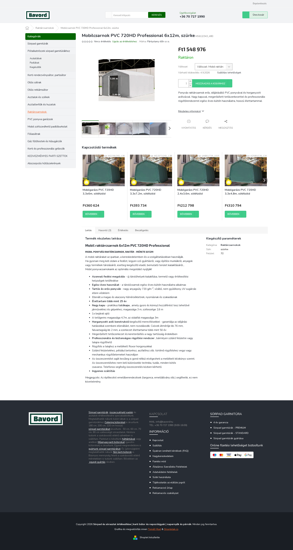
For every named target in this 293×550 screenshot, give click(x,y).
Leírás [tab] (88, 230)
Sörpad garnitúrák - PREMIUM (229, 427)
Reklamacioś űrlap (163, 487)
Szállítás (157, 445)
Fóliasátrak (34, 134)
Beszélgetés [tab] (141, 230)
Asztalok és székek (39, 97)
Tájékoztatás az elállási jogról (169, 482)
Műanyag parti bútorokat (111, 442)
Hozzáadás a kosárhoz (210, 83)
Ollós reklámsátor (38, 90)
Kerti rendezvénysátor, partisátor (47, 75)
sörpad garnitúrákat (99, 429)
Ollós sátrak (34, 82)
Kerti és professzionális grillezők (46, 148)
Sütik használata (162, 477)
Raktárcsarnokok (37, 112)
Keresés (157, 15)
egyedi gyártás (97, 462)
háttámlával (128, 439)
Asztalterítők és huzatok (42, 104)
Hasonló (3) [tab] (105, 230)
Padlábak (34, 62)
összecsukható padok (121, 412)
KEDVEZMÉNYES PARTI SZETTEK (48, 156)
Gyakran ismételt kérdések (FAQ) (170, 450)
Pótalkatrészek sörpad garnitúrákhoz (49, 51)
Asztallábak (36, 58)
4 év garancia (220, 422)
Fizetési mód (159, 461)
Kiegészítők (35, 67)
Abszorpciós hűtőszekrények (44, 163)
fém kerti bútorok (122, 452)
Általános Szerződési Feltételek (170, 466)
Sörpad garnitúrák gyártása (228, 438)
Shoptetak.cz (171, 529)
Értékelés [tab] (123, 230)
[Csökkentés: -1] (190, 85)
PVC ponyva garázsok (40, 119)
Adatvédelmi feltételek (165, 472)
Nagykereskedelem (163, 456)
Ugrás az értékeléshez (124, 41)
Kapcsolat (158, 440)
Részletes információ (189, 111)
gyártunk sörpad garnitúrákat (104, 448)
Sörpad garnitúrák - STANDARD (231, 433)
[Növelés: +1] (190, 81)
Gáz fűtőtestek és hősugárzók (45, 141)
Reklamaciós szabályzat (165, 493)
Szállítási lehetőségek (229, 72)
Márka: (154, 41)
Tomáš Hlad (154, 529)
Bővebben (91, 214)
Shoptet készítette (150, 537)
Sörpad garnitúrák (38, 43)
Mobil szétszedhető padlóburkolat (47, 126)
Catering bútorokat (115, 422)
